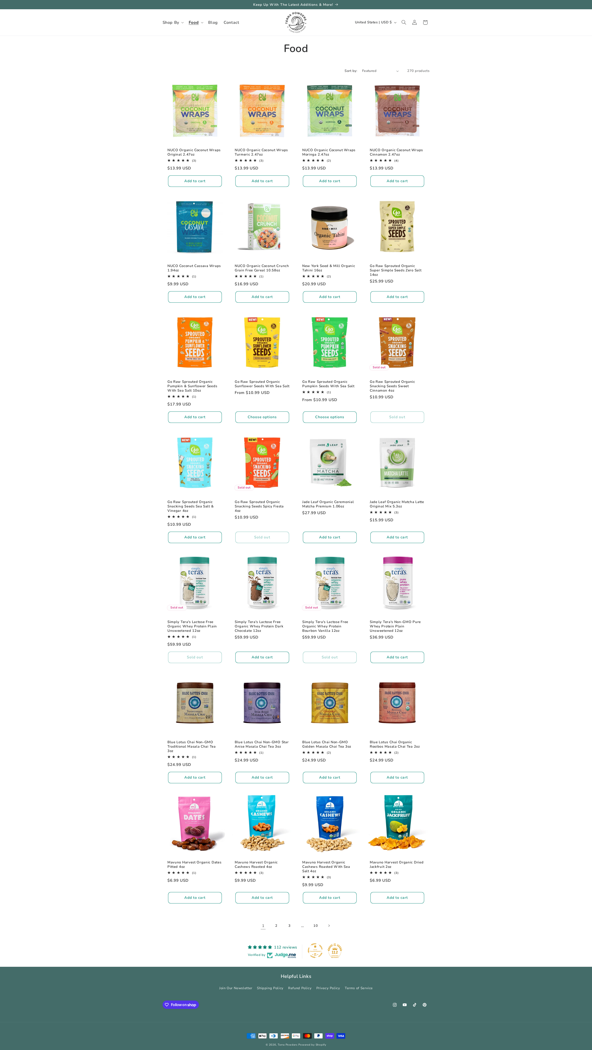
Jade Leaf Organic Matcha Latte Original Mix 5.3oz (397, 504)
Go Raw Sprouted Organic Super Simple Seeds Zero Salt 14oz (395, 270)
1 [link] (263, 925)
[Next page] (329, 925)
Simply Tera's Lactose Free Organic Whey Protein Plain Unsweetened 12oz (192, 626)
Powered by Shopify (312, 1045)
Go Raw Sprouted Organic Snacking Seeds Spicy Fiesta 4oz (259, 506)
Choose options (262, 417)
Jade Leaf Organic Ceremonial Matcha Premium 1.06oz (328, 504)
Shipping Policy (270, 988)
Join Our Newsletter (235, 988)
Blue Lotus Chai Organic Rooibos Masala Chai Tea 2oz (395, 744)
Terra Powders (288, 1045)
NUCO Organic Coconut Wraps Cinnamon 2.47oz (396, 152)
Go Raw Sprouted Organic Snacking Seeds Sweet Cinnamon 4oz (392, 386)
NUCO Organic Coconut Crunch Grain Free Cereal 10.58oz (262, 268)
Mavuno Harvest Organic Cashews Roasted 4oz (256, 864)
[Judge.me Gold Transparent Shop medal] (315, 950)
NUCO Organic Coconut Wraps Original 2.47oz (194, 152)
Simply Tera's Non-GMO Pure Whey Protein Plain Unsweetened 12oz (395, 626)
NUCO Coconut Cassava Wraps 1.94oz (194, 268)
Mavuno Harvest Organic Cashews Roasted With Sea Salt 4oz (326, 866)
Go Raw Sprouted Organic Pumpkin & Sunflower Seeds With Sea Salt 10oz (192, 386)
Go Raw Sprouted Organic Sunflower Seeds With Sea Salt (262, 383)
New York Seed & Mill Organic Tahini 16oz (328, 268)
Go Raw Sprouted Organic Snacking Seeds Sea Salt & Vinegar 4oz (190, 506)
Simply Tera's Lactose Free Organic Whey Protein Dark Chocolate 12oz (259, 626)
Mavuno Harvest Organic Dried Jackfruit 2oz (396, 864)
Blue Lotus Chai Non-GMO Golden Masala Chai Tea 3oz (326, 744)
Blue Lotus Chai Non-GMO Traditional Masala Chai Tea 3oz (191, 746)
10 (315, 925)
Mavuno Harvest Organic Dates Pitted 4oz (194, 864)
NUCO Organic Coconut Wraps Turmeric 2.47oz (261, 152)
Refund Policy (299, 988)
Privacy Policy (328, 988)
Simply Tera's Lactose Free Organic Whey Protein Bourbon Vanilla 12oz (325, 626)
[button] (173, 22)
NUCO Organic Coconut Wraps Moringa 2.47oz (328, 152)
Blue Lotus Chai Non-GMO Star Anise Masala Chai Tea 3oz (262, 744)
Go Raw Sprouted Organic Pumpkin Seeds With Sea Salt (328, 383)
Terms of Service (359, 988)
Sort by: (351, 70)
